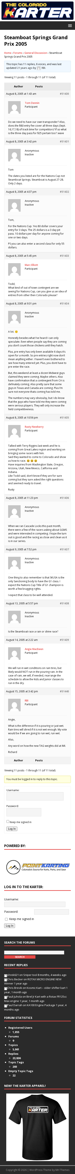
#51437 (64, 549)
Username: (12, 790)
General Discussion (35, 53)
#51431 (64, 141)
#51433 (64, 256)
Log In (12, 828)
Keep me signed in (20, 822)
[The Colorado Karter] (37, 19)
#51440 (64, 691)
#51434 (64, 303)
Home (7, 53)
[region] (37, 867)
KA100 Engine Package (41, 1005)
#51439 (64, 640)
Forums (17, 53)
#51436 (64, 498)
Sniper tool (30, 975)
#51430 (64, 94)
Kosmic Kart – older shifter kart (46, 988)
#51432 (64, 192)
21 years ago (24, 68)
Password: (12, 806)
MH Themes (62, 1170)
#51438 (64, 603)
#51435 (64, 417)
